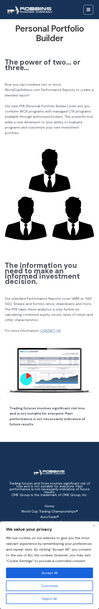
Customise (49, 586)
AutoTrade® (49, 517)
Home (49, 506)
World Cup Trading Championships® (49, 511)
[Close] (94, 525)
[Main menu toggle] (88, 10)
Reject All (49, 599)
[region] (49, 565)
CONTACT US (50, 330)
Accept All (50, 573)
